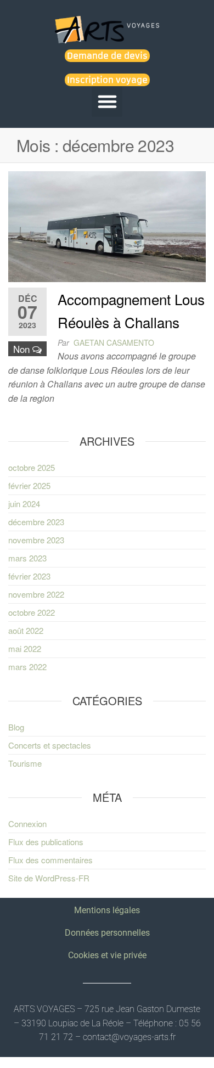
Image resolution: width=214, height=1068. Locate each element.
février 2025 (29, 485)
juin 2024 (24, 503)
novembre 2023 (36, 540)
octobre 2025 (31, 467)
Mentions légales (107, 910)
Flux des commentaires (50, 859)
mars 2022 (27, 666)
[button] (107, 101)
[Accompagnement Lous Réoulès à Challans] (107, 225)
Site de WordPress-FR (48, 878)
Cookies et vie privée (107, 955)
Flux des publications (45, 841)
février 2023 (29, 576)
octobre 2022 (31, 612)
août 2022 (25, 630)
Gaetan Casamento (114, 342)
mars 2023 (27, 558)
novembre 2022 (36, 594)
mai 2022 (24, 648)
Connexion (27, 823)
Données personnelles (107, 933)
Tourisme (25, 763)
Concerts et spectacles (49, 745)
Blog (16, 727)
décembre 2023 (36, 521)
